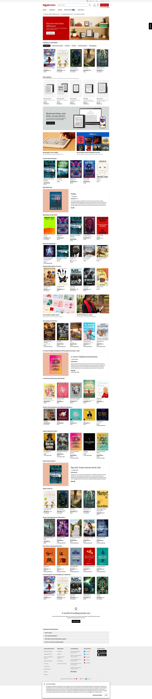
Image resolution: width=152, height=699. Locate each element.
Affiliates (59, 654)
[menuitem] (45, 9)
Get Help (46, 671)
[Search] (89, 5)
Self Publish (59, 651)
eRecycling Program (48, 660)
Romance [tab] (74, 45)
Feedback (150, 26)
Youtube (88, 660)
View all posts (73, 671)
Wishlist (94, 5)
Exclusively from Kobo (79, 14)
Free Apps (46, 663)
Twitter (87, 654)
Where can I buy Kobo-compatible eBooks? (54, 642)
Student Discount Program (61, 657)
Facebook (88, 651)
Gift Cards (102, 1)
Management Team (48, 654)
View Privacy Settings (97, 695)
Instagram (88, 662)
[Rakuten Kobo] (49, 5)
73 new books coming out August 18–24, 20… (76, 668)
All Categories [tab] (47, 45)
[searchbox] (73, 5)
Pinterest (88, 657)
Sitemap (45, 674)
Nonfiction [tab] (67, 45)
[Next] (107, 61)
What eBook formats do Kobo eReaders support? (55, 639)
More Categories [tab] (92, 45)
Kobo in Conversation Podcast (48, 657)
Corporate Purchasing (61, 663)
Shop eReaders (50, 33)
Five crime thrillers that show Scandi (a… (75, 652)
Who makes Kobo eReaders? (51, 635)
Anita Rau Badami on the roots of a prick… (76, 664)
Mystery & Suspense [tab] (82, 45)
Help (108, 1)
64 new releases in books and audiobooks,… (76, 660)
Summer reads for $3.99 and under (52, 14)
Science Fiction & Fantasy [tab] (57, 45)
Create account (104, 5)
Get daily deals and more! (67, 14)
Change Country (91, 1)
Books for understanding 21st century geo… (76, 656)
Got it (106, 695)
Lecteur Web (46, 666)
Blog (105, 1)
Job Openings (60, 660)
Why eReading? (50, 123)
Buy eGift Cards (47, 669)
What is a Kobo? (48, 632)
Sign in (108, 7)
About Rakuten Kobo (48, 651)
